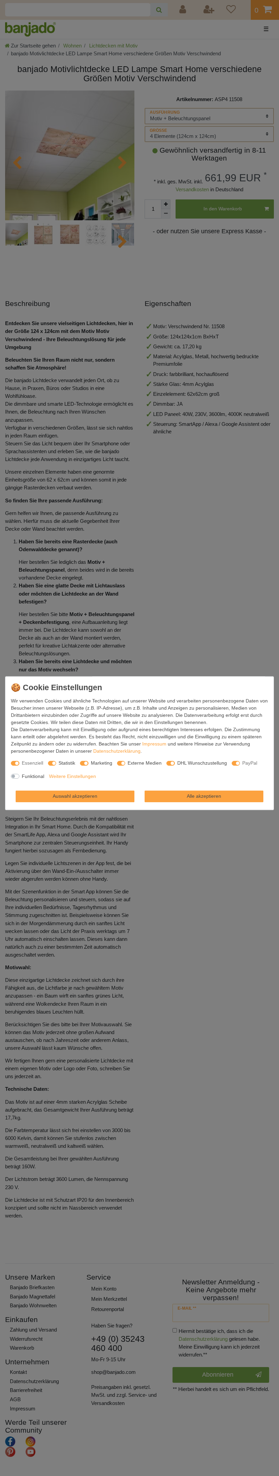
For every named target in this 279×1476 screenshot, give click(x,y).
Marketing (101, 763)
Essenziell (32, 763)
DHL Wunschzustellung (202, 763)
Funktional (33, 776)
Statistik (67, 763)
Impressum (154, 744)
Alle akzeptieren (204, 796)
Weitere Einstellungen (72, 776)
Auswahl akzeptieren (75, 796)
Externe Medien (145, 763)
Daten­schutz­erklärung (117, 751)
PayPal (249, 763)
